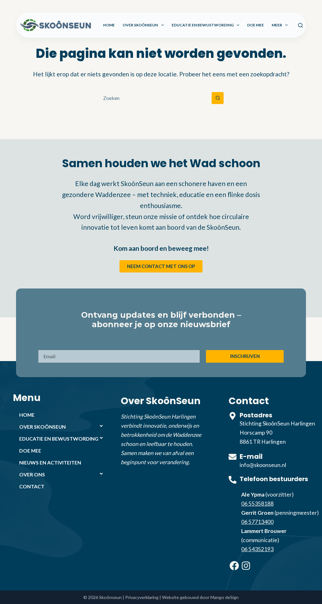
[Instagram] (246, 565)
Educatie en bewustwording (203, 25)
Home (109, 25)
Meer (277, 25)
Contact (31, 486)
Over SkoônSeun (140, 25)
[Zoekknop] (218, 98)
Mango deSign (224, 597)
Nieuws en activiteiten (50, 462)
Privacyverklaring (141, 597)
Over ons (32, 474)
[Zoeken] (300, 25)
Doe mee (255, 25)
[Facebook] (234, 565)
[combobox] (155, 98)
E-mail (251, 456)
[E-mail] (232, 457)
